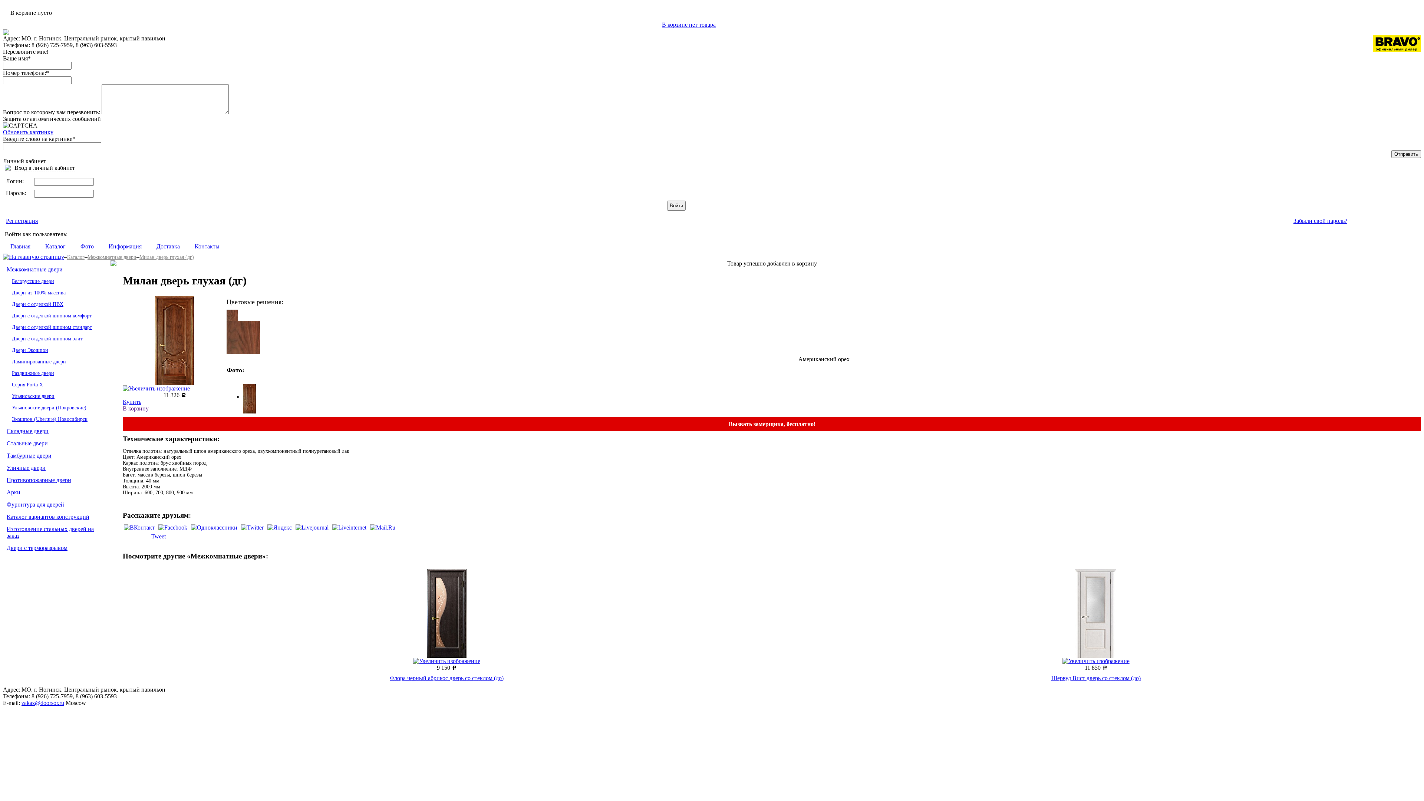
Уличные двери (26, 468)
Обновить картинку (28, 132)
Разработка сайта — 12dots (1377, 692)
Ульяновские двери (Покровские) (49, 408)
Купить (132, 402)
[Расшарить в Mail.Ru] (382, 527)
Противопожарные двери (39, 480)
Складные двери (28, 431)
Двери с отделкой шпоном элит (47, 339)
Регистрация (22, 221)
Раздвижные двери (33, 373)
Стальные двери (27, 443)
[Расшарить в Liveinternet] (349, 527)
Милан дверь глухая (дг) (166, 257)
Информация (125, 246)
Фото (87, 246)
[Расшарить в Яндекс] (279, 527)
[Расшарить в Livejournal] (312, 527)
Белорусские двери (33, 281)
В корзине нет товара (689, 25)
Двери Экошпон (30, 350)
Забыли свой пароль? (1320, 221)
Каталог (55, 246)
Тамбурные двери (29, 455)
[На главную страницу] (33, 257)
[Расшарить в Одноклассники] (214, 527)
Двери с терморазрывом (37, 548)
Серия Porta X (27, 385)
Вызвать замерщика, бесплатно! (772, 424)
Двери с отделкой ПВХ (37, 304)
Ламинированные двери (39, 362)
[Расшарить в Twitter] (252, 527)
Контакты (207, 246)
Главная (20, 246)
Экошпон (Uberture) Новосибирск (50, 419)
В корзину (136, 408)
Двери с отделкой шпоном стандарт (52, 327)
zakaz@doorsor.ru (43, 703)
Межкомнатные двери (112, 257)
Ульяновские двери (33, 396)
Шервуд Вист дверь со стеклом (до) (1096, 678)
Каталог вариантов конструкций (48, 517)
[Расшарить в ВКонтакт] (139, 527)
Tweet (158, 536)
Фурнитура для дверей (35, 504)
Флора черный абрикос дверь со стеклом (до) (447, 678)
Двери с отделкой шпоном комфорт (52, 316)
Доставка (168, 246)
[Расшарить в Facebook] (172, 527)
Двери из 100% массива (39, 293)
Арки (13, 492)
